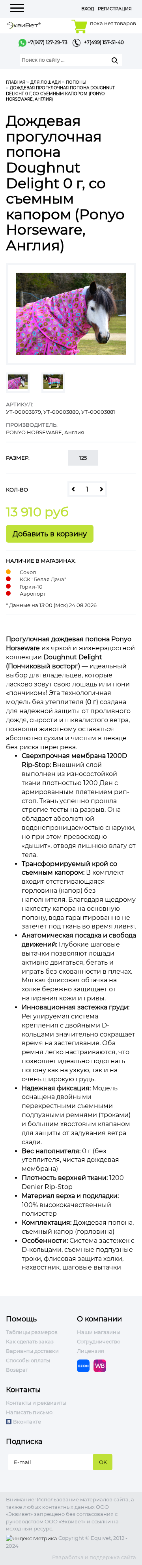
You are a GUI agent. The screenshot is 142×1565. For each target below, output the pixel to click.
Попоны (76, 82)
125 (83, 458)
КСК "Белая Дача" (43, 579)
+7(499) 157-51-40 (102, 42)
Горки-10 (31, 586)
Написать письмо (29, 1412)
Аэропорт (33, 594)
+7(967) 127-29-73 (46, 42)
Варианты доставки (32, 1351)
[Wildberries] (101, 1365)
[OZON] (85, 1365)
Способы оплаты (28, 1360)
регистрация (115, 8)
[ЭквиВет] (23, 24)
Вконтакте (27, 1421)
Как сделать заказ (30, 1341)
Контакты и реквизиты (36, 1403)
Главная (15, 82)
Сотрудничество (98, 1341)
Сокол (28, 572)
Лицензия (90, 1351)
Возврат (17, 1370)
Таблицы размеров (32, 1332)
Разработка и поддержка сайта (94, 1557)
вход (87, 8)
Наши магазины (98, 1332)
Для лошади (45, 82)
